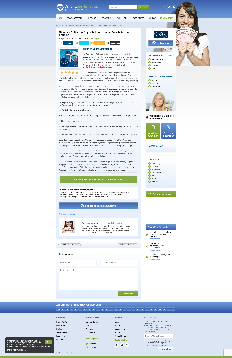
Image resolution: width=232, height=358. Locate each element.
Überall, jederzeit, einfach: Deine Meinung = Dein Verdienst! (160, 235)
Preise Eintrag (120, 336)
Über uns (118, 322)
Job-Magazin (167, 18)
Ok (48, 342)
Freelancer (138, 18)
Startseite (59, 25)
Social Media (122, 18)
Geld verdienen (157, 59)
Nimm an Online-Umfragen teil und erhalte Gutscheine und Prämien (97, 25)
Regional (155, 83)
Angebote (68, 25)
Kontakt (118, 332)
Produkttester (75, 18)
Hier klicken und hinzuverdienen (101, 205)
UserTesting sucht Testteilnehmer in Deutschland (157, 246)
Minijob (152, 18)
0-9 (58, 309)
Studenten (155, 169)
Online (154, 80)
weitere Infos (163, 43)
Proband (106, 18)
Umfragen (92, 18)
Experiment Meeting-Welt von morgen (160, 256)
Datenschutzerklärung (153, 345)
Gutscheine (156, 62)
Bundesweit (156, 86)
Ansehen (92, 343)
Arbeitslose (156, 172)
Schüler (154, 181)
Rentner (154, 166)
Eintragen (92, 347)
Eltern (153, 178)
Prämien (154, 65)
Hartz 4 (154, 175)
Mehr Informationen (16, 350)
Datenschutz (120, 329)
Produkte (155, 68)
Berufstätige (156, 163)
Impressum (119, 325)
